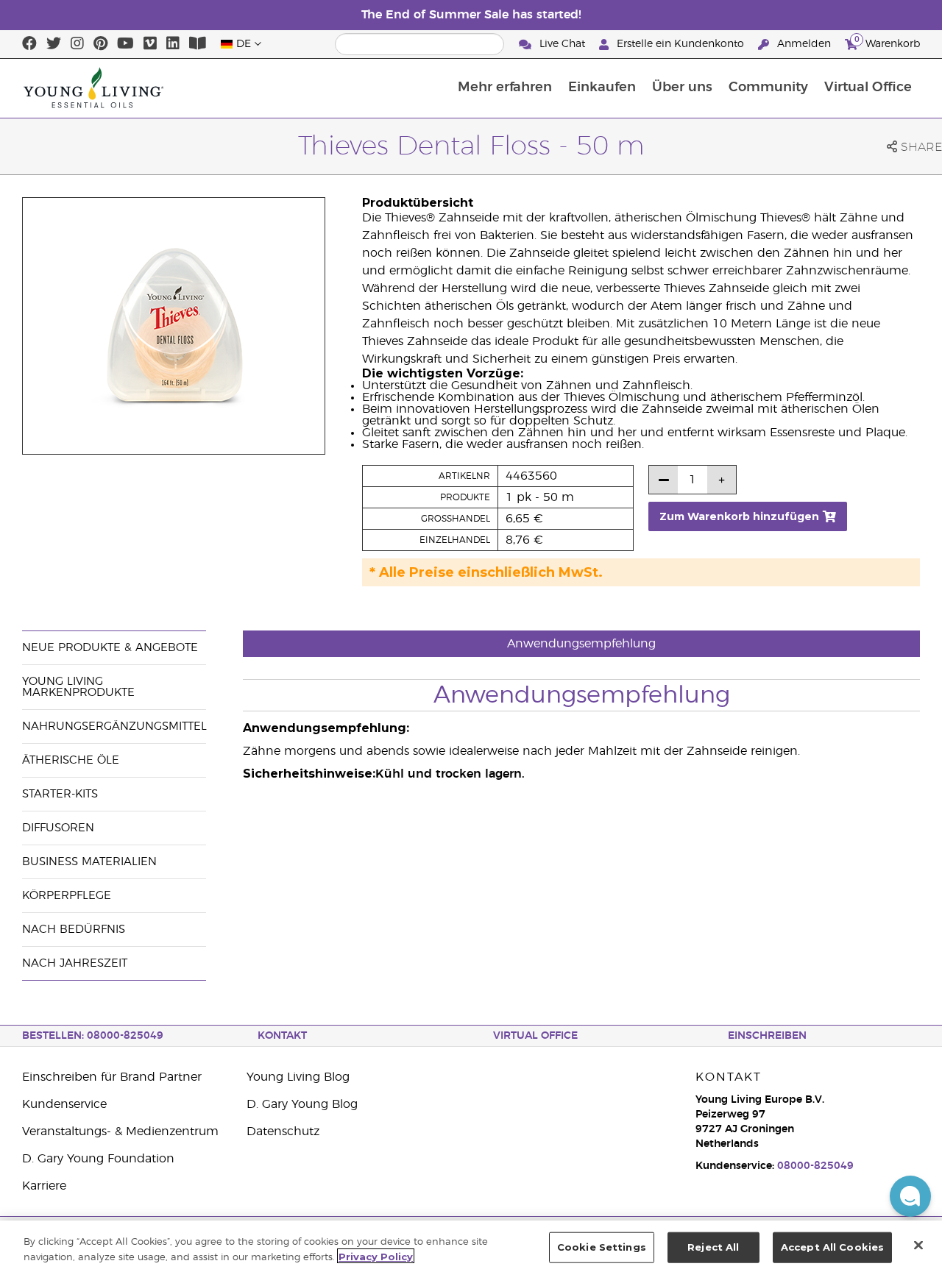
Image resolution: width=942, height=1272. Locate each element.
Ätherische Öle (70, 760)
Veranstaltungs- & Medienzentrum (120, 1131)
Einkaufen (602, 87)
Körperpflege (66, 895)
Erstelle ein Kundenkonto (680, 44)
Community (768, 87)
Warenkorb (887, 42)
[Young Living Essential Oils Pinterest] (100, 44)
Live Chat (562, 44)
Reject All (713, 1247)
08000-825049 (815, 1166)
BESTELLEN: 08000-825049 (92, 1036)
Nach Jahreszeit (74, 963)
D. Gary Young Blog (302, 1104)
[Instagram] (77, 44)
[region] (471, 1246)
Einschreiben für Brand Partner (112, 1077)
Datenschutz (283, 1131)
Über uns (682, 87)
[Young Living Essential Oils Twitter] (53, 44)
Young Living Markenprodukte (78, 687)
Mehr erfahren (505, 87)
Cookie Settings (601, 1247)
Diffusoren (58, 828)
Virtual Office (868, 87)
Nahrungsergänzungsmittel (114, 726)
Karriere (44, 1186)
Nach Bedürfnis (73, 929)
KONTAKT (282, 1036)
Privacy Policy (376, 1256)
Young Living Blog (298, 1077)
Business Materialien (89, 861)
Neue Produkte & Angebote (110, 647)
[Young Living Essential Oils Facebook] (29, 44)
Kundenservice (64, 1104)
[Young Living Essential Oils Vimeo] (150, 44)
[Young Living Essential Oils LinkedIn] (173, 44)
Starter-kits (60, 794)
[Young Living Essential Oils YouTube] (125, 44)
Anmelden (804, 44)
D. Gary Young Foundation (98, 1159)
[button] (910, 1196)
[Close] (918, 1245)
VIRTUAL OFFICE (535, 1036)
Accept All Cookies (832, 1247)
